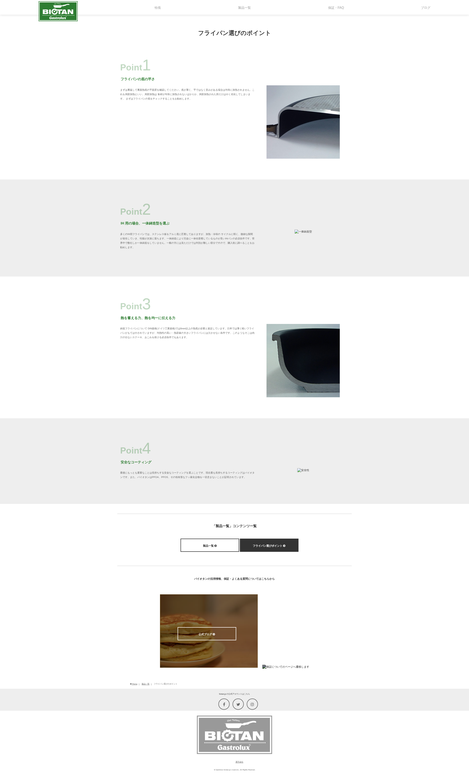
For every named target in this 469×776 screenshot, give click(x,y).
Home (134, 684)
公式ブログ (206, 634)
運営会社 (239, 762)
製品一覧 (208, 545)
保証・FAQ (299, 676)
